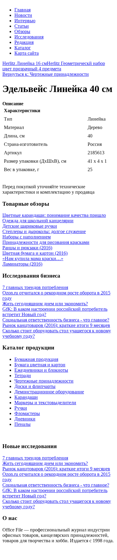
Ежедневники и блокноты (41, 370)
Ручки (20, 408)
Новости (23, 15)
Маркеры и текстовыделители (45, 402)
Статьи (21, 26)
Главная (22, 9)
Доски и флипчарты (35, 386)
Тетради (22, 375)
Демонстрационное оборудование (49, 391)
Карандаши (26, 397)
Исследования (29, 36)
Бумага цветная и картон (39, 364)
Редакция (24, 42)
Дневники (24, 418)
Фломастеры (27, 413)
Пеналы (22, 424)
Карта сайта (26, 53)
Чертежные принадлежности (44, 380)
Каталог (22, 47)
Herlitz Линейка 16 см (24, 63)
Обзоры (22, 31)
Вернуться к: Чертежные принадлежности (45, 74)
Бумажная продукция (36, 359)
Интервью (24, 20)
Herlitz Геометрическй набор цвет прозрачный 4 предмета (53, 66)
